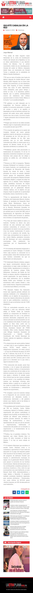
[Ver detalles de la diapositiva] (16, 11)
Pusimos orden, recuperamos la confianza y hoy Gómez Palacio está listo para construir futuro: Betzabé (19, 507)
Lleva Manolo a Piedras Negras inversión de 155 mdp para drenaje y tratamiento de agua (20, 512)
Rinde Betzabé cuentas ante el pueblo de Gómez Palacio (18, 501)
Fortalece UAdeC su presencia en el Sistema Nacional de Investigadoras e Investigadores (19, 523)
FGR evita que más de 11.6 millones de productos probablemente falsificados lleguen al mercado (19, 517)
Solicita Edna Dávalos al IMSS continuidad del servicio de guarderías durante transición (18, 528)
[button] (30, 17)
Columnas (21, 30)
